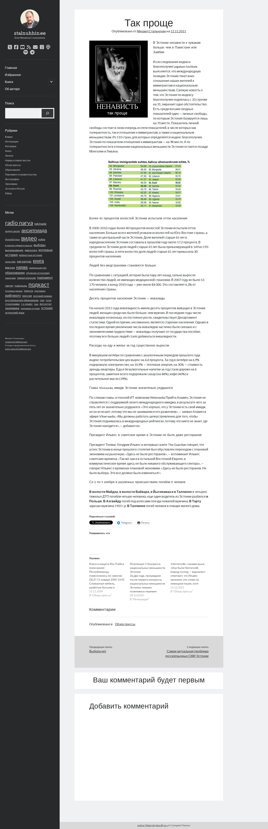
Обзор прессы (13, 165)
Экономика (11, 183)
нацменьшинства (37, 267)
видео (29, 238)
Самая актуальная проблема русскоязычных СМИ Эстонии (187, 653)
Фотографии (12, 179)
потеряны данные (14, 291)
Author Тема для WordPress (152, 825)
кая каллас (24, 261)
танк (36, 304)
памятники (10, 278)
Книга (8, 151)
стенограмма (12, 304)
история (11, 255)
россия (27, 295)
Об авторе (12, 89)
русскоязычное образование (21, 300)
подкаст (38, 284)
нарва (22, 267)
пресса (28, 290)
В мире (9, 136)
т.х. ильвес (27, 304)
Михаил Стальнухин (151, 31)
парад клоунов (26, 277)
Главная (11, 67)
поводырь (21, 285)
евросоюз (31, 250)
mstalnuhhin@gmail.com (16, 342)
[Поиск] (47, 113)
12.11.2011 (178, 31)
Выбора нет (97, 651)
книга (38, 261)
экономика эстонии (30, 308)
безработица (12, 239)
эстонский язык (14, 312)
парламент (45, 278)
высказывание (14, 250)
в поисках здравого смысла (18, 245)
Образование (12, 169)
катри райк (10, 261)
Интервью (10, 146)
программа (39, 291)
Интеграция (11, 141)
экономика (12, 308)
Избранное (13, 75)
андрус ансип (12, 231)
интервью (45, 250)
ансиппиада (34, 230)
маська (10, 267)
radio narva (19, 222)
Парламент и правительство (21, 174)
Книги (9, 82)
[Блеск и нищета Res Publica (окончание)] (109, 579)
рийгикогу (13, 295)
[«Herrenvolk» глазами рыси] (190, 577)
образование (15, 273)
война (41, 239)
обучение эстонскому (38, 273)
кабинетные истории (30, 255)
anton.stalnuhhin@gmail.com (18, 349)
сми (42, 300)
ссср (48, 300)
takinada (40, 223)
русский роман (42, 295)
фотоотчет (46, 304)
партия (9, 285)
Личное (9, 155)
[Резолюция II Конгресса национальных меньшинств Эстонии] (150, 581)
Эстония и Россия (15, 188)
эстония (47, 308)
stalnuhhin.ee (30, 33)
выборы (40, 245)
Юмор (8, 193)
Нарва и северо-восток (17, 160)
